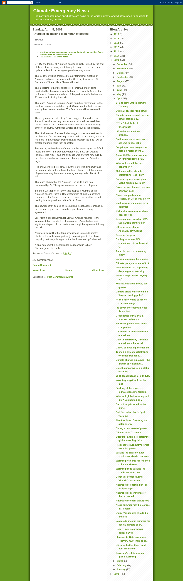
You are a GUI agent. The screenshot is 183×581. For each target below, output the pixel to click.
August (121, 81)
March (120, 561)
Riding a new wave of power (131, 428)
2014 (117, 38)
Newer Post (39, 270)
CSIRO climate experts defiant (132, 347)
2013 (117, 43)
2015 (117, 34)
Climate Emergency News (61, 10)
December (122, 64)
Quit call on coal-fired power (131, 110)
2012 (117, 47)
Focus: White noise (48, 57)
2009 (117, 60)
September (123, 77)
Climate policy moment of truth (133, 263)
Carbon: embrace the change (132, 259)
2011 (117, 51)
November (123, 68)
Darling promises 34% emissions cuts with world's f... (132, 243)
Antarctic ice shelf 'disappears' (133, 500)
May (119, 94)
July (119, 85)
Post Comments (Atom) (60, 277)
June (120, 90)
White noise (62, 57)
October (121, 73)
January (121, 569)
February (122, 565)
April (120, 98)
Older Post (98, 270)
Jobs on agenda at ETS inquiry (133, 375)
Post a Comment (42, 265)
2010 (117, 55)
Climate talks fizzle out (128, 432)
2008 (117, 574)
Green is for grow (125, 235)
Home (68, 270)
